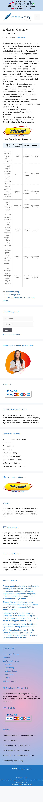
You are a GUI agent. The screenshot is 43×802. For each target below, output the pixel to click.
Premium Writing (12, 292)
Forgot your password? (12, 335)
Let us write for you (11, 654)
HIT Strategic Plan (13, 295)
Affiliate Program (9, 681)
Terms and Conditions (17, 784)
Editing (7, 678)
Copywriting (9, 668)
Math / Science (11, 671)
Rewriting (8, 664)
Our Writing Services (11, 661)
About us (6, 658)
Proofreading (10, 674)
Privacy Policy (28, 784)
